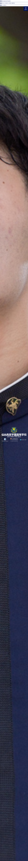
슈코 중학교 (4, 5)
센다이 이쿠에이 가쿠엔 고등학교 (8, 3)
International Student (6, 1)
